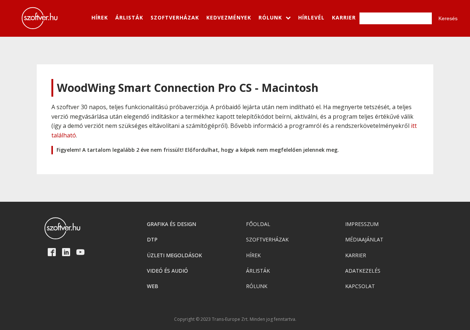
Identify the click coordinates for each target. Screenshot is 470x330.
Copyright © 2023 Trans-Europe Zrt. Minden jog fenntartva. (235, 319)
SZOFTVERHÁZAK (175, 17)
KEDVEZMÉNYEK (228, 17)
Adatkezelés (362, 270)
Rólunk (256, 286)
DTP (152, 239)
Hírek (253, 255)
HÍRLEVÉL (311, 17)
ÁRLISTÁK (129, 17)
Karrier (355, 255)
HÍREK (99, 17)
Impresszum (362, 223)
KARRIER (344, 17)
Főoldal (258, 223)
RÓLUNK (270, 17)
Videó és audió (167, 270)
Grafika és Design (171, 223)
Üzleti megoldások (174, 255)
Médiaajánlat (364, 239)
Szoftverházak (267, 239)
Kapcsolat (360, 286)
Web (152, 286)
